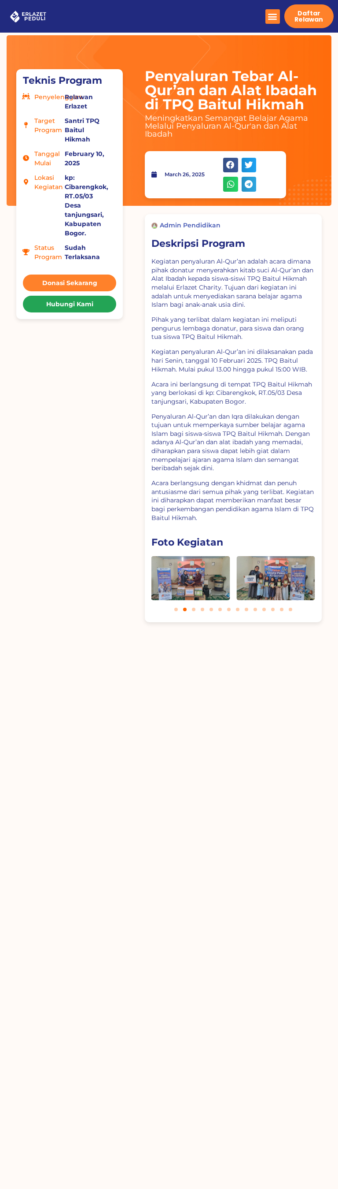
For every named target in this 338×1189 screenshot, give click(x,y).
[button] (272, 16)
